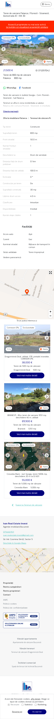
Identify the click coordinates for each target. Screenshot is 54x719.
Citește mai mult (10, 111)
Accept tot (36, 712)
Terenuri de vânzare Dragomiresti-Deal (27, 652)
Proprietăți (8, 583)
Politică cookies (10, 604)
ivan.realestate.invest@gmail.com (18, 535)
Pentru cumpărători (12, 587)
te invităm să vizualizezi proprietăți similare (27, 27)
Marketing (42, 704)
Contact (7, 595)
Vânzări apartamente (27, 639)
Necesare (15, 704)
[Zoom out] (50, 316)
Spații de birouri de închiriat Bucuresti (27, 666)
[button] (3, 49)
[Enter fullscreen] (50, 273)
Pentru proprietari (11, 591)
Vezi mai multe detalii (27, 375)
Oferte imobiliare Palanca (15, 118)
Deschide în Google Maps (14, 543)
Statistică (28, 704)
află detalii (35, 699)
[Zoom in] (50, 312)
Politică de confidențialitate (15, 608)
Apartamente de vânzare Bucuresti (27, 642)
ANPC (5, 600)
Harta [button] (49, 61)
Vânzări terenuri (27, 648)
